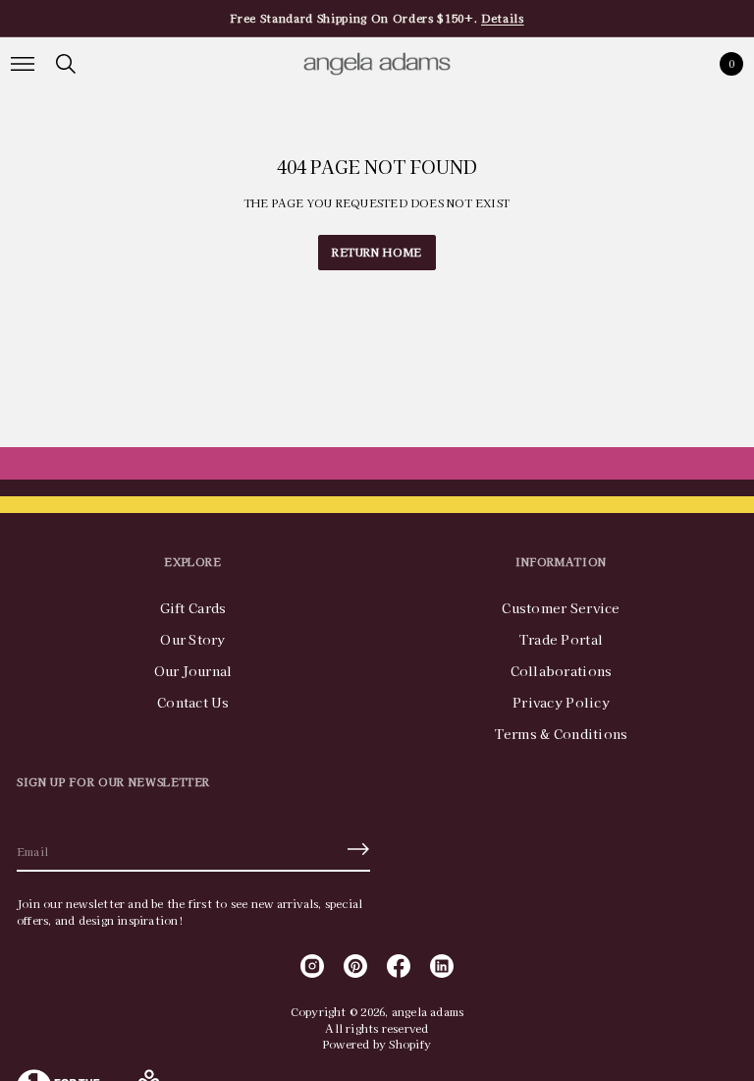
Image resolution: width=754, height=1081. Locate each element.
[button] (65, 63)
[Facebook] (398, 966)
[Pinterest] (355, 966)
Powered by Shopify (377, 1044)
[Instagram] (312, 966)
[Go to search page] (65, 63)
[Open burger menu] (22, 63)
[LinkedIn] (441, 966)
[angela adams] (377, 64)
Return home (377, 251)
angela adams (428, 1011)
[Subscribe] (358, 849)
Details (502, 18)
